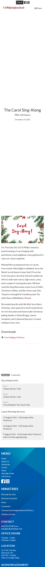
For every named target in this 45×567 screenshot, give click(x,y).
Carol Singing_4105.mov (14, 337)
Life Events (6, 476)
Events (4, 467)
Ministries (5, 464)
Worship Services (8, 494)
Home (3, 458)
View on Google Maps (10, 558)
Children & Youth (8, 514)
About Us (5, 461)
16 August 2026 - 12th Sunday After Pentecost (18, 427)
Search (19, 2)
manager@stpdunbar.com (11, 529)
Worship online (7, 473)
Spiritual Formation (9, 498)
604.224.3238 (7, 526)
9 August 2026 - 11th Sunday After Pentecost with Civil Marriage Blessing (22, 435)
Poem (27, 298)
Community (15, 375)
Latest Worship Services (13, 411)
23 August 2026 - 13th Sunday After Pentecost (18, 418)
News (3, 470)
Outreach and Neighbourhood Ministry (17, 510)
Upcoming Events (9, 380)
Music (3, 502)
